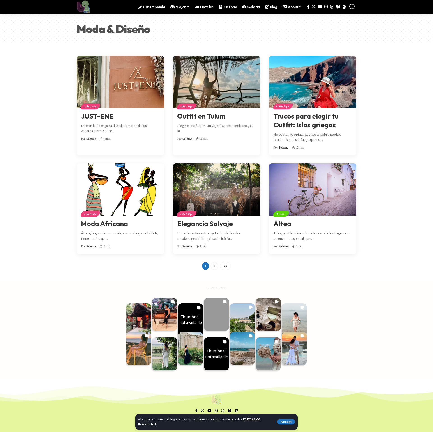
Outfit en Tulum (201, 116)
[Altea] (312, 189)
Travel (281, 214)
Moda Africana (104, 223)
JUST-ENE (97, 116)
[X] (314, 7)
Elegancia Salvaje (205, 223)
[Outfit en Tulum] (216, 82)
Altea (282, 223)
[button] (286, 421)
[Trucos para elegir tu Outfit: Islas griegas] (312, 82)
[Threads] (332, 7)
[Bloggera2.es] (83, 7)
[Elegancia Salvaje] (216, 189)
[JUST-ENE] (120, 82)
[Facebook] (308, 7)
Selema (91, 138)
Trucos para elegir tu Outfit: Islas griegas (306, 120)
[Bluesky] (338, 7)
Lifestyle (90, 106)
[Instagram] (326, 7)
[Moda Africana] (120, 189)
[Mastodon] (344, 7)
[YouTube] (320, 7)
